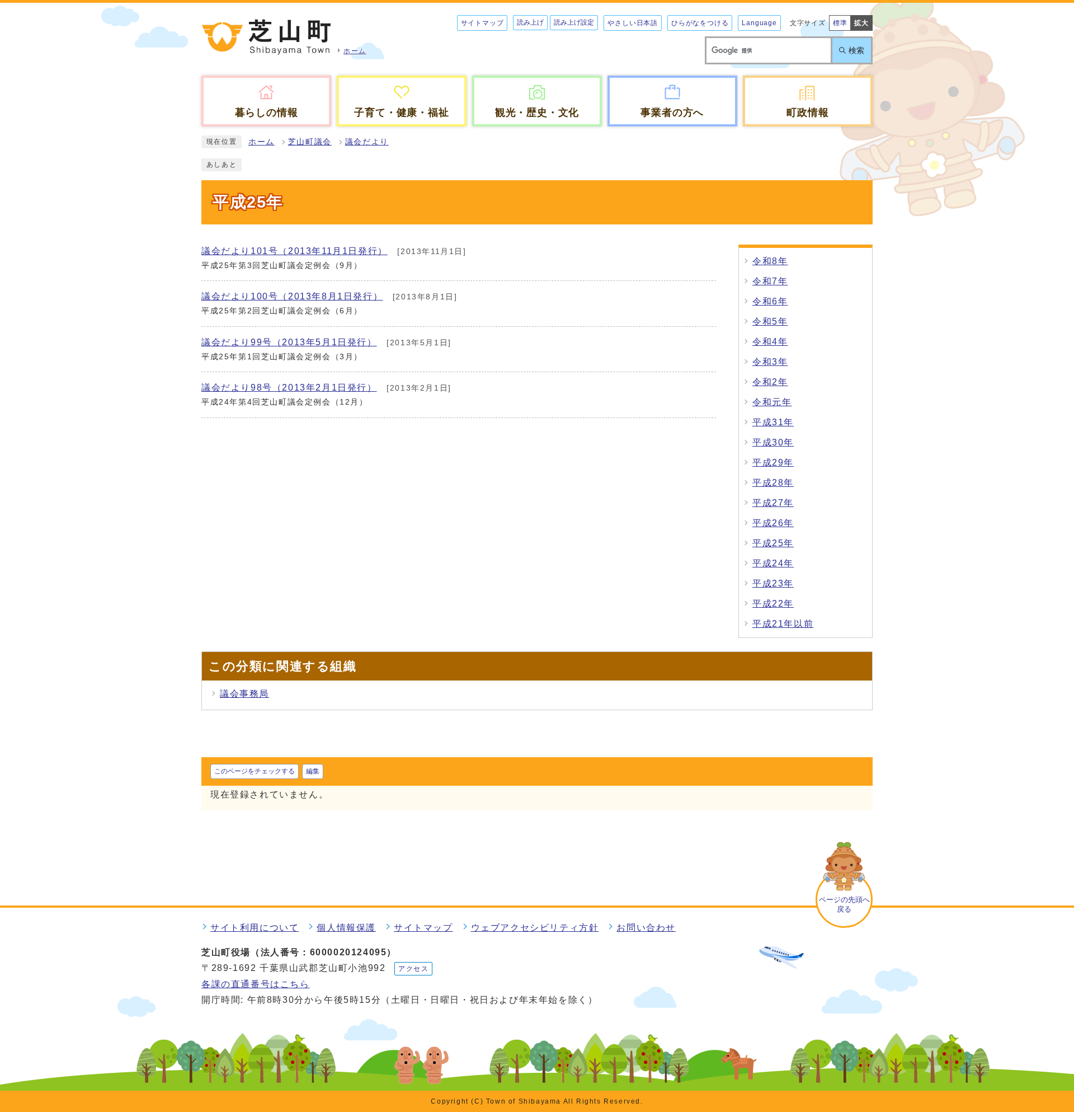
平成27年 (773, 503)
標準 (840, 23)
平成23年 (773, 583)
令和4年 (770, 341)
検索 (856, 50)
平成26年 (773, 523)
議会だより (367, 142)
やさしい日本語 (632, 23)
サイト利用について (254, 927)
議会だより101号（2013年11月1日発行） (294, 251)
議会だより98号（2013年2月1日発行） (289, 387)
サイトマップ (482, 23)
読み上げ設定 (574, 22)
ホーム (261, 142)
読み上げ (530, 22)
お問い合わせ (646, 927)
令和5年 (770, 321)
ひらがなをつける (699, 23)
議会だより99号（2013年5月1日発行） (289, 342)
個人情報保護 (346, 927)
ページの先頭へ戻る (844, 904)
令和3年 (770, 362)
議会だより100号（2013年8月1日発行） (292, 296)
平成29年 (773, 462)
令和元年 (772, 402)
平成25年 (773, 543)
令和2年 (770, 382)
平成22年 (773, 603)
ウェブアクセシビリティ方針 (535, 927)
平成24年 (773, 563)
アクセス (413, 969)
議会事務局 (244, 693)
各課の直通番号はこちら (255, 984)
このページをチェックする (254, 771)
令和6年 (770, 301)
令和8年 (770, 261)
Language (759, 23)
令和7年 (770, 281)
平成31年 (773, 422)
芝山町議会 (310, 142)
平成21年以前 (782, 623)
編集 (312, 771)
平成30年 (773, 442)
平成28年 (773, 482)
